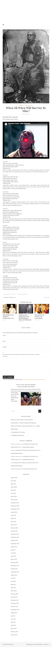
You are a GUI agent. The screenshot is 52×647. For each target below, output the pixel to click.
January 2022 (14, 597)
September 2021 (15, 609)
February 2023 (14, 562)
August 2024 (14, 512)
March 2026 (14, 487)
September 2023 (15, 543)
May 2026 (13, 484)
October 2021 (14, 606)
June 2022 (13, 581)
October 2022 (14, 569)
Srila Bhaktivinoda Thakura (22, 294)
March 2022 (14, 591)
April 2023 (13, 556)
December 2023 (15, 534)
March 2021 (14, 628)
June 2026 (13, 480)
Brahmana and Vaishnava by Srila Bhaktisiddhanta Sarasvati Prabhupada (25, 317)
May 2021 (13, 622)
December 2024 (15, 502)
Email (4, 341)
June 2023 (13, 553)
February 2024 (14, 528)
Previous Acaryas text (26, 105)
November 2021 (15, 603)
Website (5, 347)
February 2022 (14, 594)
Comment (5, 356)
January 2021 (14, 635)
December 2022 (15, 565)
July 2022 (13, 578)
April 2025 (13, 493)
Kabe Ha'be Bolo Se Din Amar (9, 294)
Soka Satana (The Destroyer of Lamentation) (40, 316)
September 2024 (15, 509)
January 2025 (14, 499)
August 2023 (14, 547)
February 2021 (14, 631)
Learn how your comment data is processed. (34, 379)
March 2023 (14, 559)
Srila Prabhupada (29, 644)
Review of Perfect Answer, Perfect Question (22, 419)
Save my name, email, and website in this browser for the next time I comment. (21, 354)
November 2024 (15, 506)
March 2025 (14, 496)
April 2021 (13, 625)
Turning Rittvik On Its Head (18, 432)
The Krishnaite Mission (38, 644)
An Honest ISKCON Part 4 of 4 (29, 469)
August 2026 (14, 477)
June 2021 (13, 619)
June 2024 (13, 515)
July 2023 (13, 550)
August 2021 (14, 613)
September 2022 (15, 572)
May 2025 (13, 490)
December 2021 (15, 600)
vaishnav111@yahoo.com (10, 297)
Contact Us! (46, 644)
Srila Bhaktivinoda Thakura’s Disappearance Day (8, 316)
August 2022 (14, 575)
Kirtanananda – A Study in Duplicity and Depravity (23, 423)
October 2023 (14, 540)
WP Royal (11, 644)
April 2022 (13, 587)
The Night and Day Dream (17, 435)
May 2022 (13, 584)
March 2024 (14, 524)
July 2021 (13, 616)
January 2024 (14, 531)
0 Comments (46, 297)
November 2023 (15, 537)
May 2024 (13, 518)
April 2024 (13, 521)
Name (4, 335)
